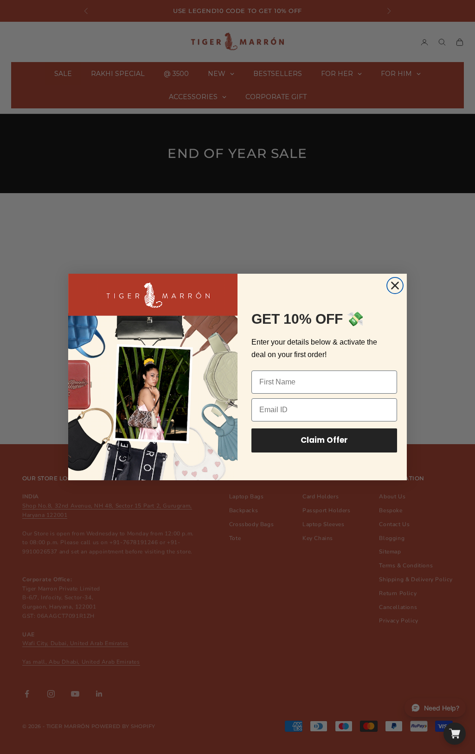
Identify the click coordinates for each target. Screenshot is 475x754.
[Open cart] (454, 734)
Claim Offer (324, 440)
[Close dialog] (395, 285)
